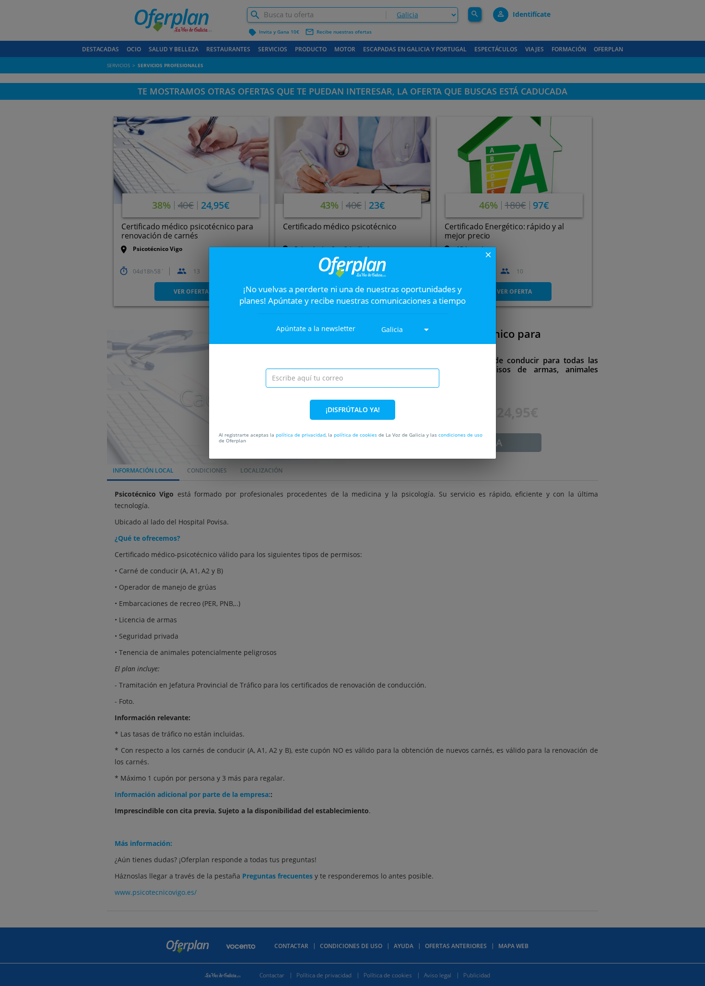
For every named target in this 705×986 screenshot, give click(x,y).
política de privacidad (301, 434)
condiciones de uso (460, 434)
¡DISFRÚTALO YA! (353, 409)
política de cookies (355, 434)
